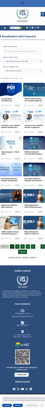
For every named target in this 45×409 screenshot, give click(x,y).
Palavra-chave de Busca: (10, 46)
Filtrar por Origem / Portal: (10, 57)
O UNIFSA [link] (33, 258)
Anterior (5, 246)
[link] (22, 15)
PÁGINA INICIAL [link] (14, 258)
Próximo (22, 252)
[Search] (21, 28)
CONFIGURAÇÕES (31, 405)
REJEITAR (18, 405)
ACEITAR (7, 405)
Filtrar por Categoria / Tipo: (11, 66)
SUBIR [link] (25, 258)
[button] (22, 3)
